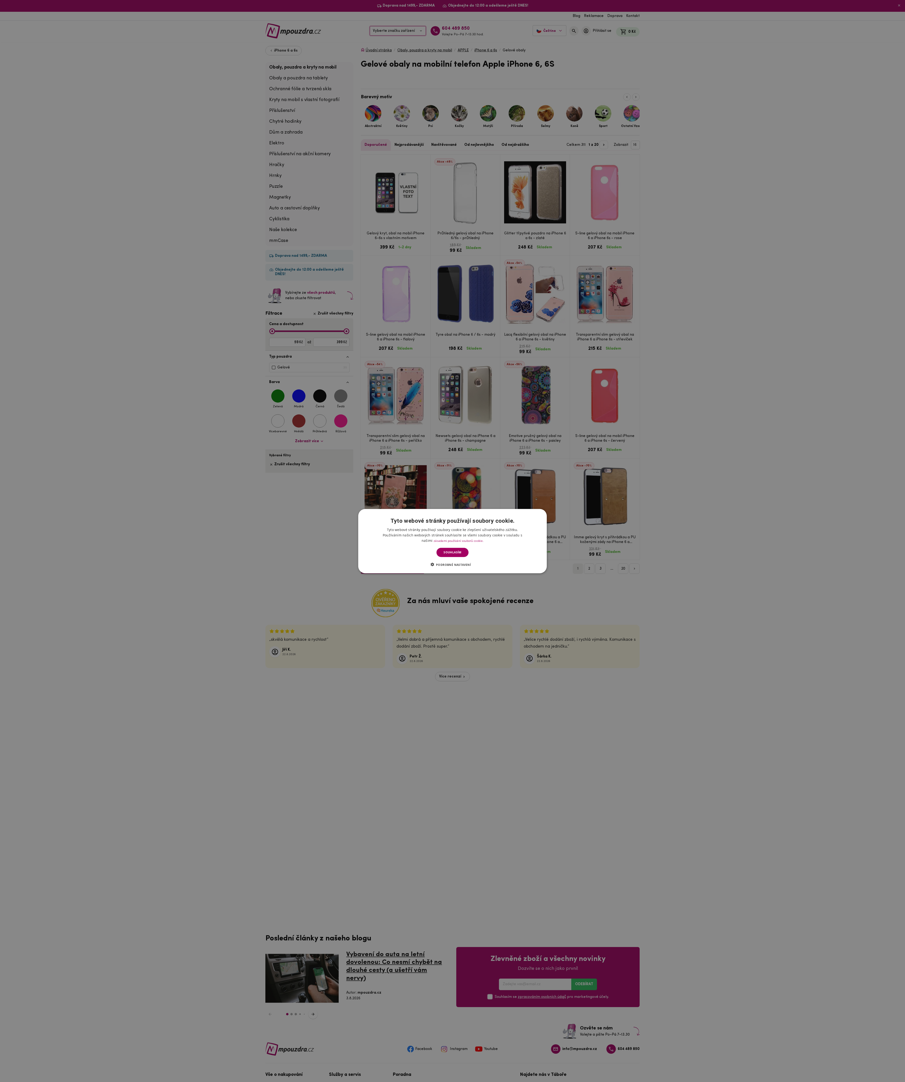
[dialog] (452, 541)
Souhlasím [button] (452, 552)
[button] (452, 564)
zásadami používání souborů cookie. (458, 541)
